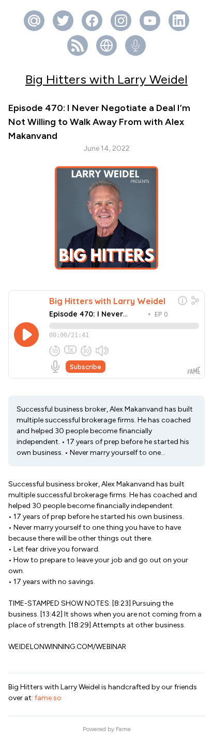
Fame (123, 729)
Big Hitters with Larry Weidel (106, 79)
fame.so (48, 697)
